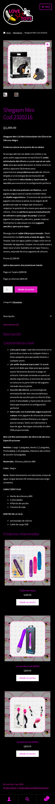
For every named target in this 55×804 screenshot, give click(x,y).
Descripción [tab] (9, 316)
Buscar (27, 799)
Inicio (8, 32)
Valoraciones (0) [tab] (11, 324)
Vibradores (17, 32)
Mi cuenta (9, 799)
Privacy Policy (9, 787)
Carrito (42, 797)
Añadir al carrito (26, 289)
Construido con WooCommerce (33, 787)
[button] (47, 44)
